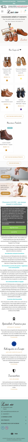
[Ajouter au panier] (5, 86)
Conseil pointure (21, 1)
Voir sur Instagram (14, 163)
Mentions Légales (20, 438)
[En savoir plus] (7, 55)
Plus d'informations (8, 222)
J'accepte (14, 232)
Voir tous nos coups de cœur (14, 116)
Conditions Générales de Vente (14, 440)
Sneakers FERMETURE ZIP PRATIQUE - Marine (21, 101)
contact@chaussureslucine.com (11, 411)
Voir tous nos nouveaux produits (14, 157)
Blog (14, 3)
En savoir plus (14, 337)
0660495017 (6, 414)
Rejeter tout (14, 228)
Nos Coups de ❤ (15, 50)
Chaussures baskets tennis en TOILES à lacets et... (21, 71)
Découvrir (5, 176)
